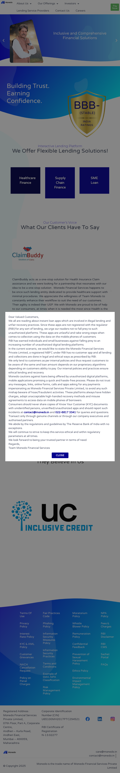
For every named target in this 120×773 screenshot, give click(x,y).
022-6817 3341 (65, 412)
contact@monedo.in (36, 412)
